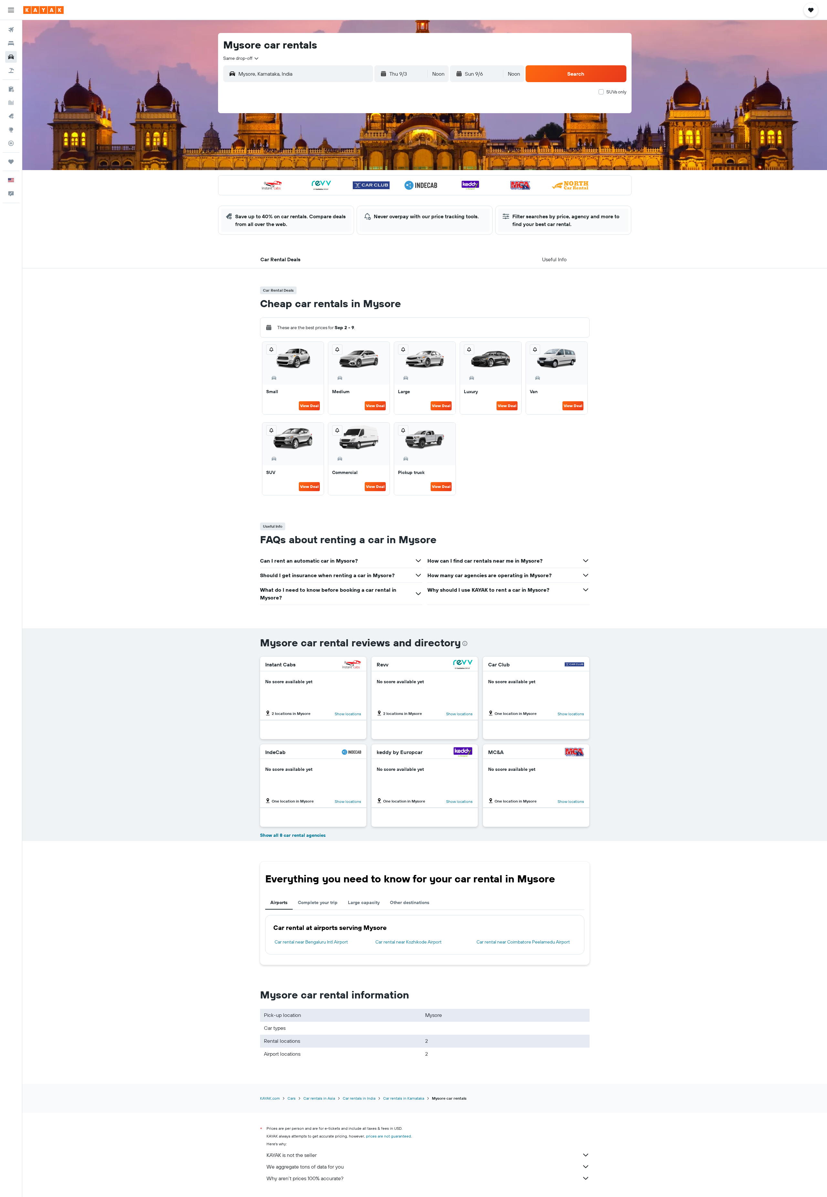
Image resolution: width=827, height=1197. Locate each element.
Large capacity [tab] (364, 902)
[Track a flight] (11, 143)
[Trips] (11, 161)
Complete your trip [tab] (318, 902)
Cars (292, 1098)
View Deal (309, 405)
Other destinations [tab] (409, 902)
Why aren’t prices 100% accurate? (305, 1178)
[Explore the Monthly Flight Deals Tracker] (11, 116)
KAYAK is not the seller (292, 1155)
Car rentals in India (359, 1098)
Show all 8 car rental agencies (293, 835)
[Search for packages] (11, 70)
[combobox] (241, 58)
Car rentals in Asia (319, 1098)
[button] (11, 10)
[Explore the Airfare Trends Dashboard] (11, 102)
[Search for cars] (11, 56)
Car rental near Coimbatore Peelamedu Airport (523, 942)
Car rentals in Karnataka (403, 1098)
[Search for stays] (11, 43)
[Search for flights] (11, 29)
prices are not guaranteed (388, 1136)
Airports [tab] (279, 902)
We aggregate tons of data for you (305, 1166)
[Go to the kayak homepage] (43, 10)
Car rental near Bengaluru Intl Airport (311, 942)
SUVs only (616, 92)
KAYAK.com (270, 1098)
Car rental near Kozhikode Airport (408, 942)
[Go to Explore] (11, 129)
